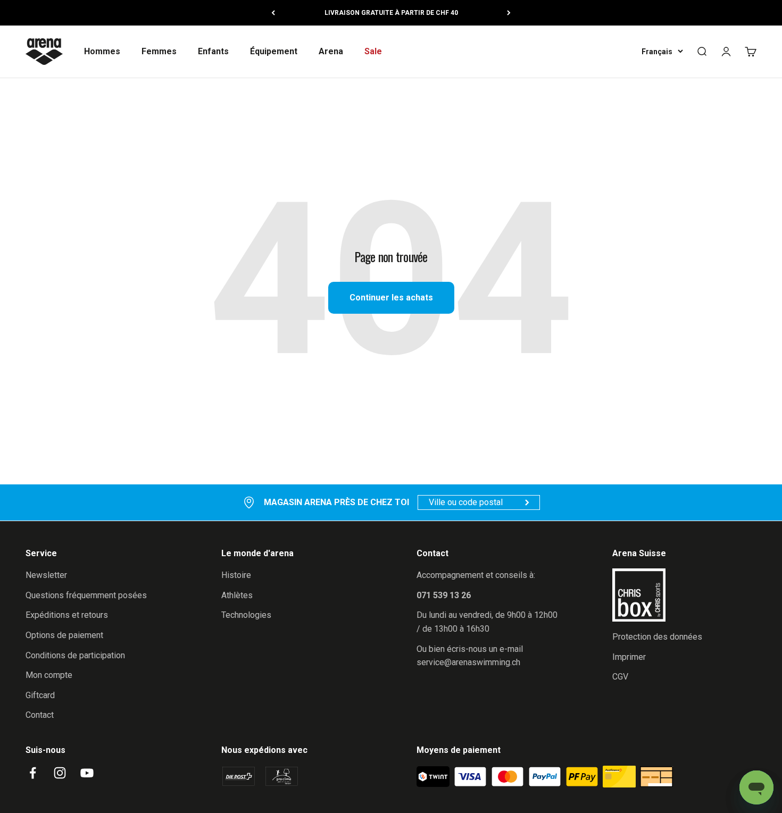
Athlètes (237, 595)
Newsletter (46, 575)
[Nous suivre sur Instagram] (60, 773)
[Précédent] (273, 12)
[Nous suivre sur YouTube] (87, 773)
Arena (331, 51)
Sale (373, 51)
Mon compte (49, 675)
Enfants (213, 51)
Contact (40, 715)
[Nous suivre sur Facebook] (33, 773)
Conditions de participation (75, 655)
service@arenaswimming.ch (468, 662)
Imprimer (629, 657)
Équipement (273, 51)
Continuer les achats (391, 297)
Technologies (246, 615)
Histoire (236, 575)
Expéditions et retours (67, 615)
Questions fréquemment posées (86, 595)
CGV (620, 677)
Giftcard (40, 695)
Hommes (102, 51)
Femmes (159, 51)
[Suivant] (509, 12)
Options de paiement (64, 635)
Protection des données (657, 637)
